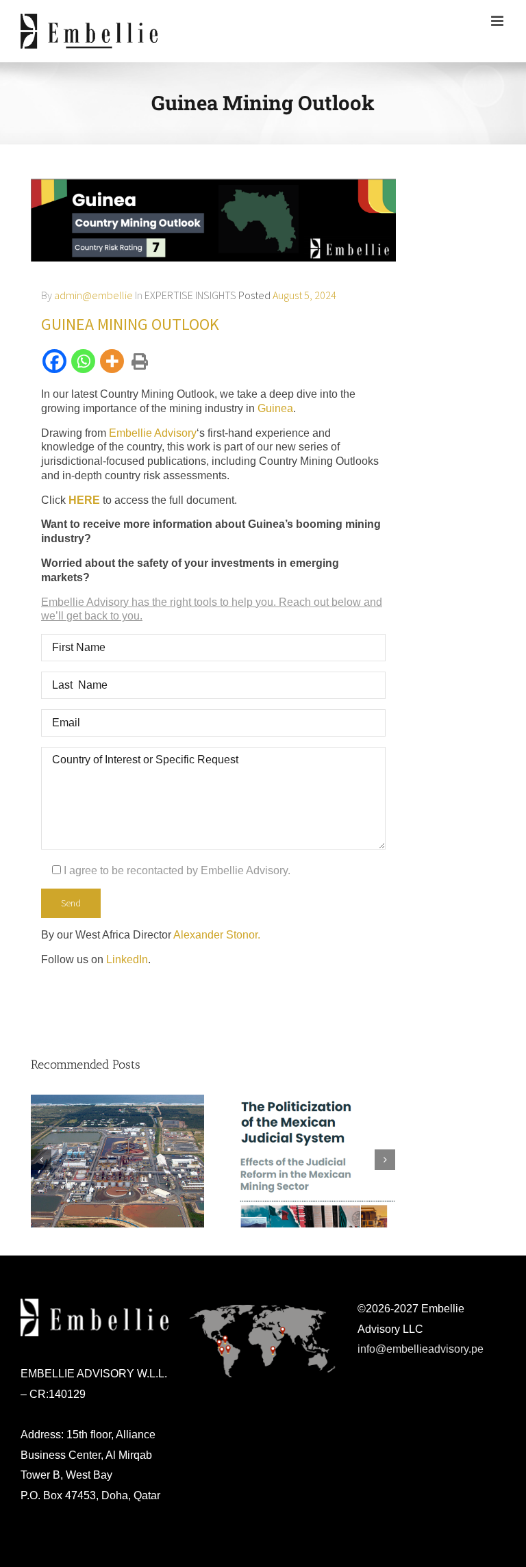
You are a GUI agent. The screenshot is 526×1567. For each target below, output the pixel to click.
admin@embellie (93, 295)
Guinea (275, 408)
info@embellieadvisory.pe (421, 1349)
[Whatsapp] (84, 361)
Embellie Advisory (153, 433)
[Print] (137, 362)
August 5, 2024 (304, 295)
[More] (113, 361)
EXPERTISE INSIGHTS (190, 295)
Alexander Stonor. (218, 935)
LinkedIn (127, 959)
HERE (84, 500)
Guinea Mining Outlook (130, 324)
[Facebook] (55, 361)
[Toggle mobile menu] (498, 21)
